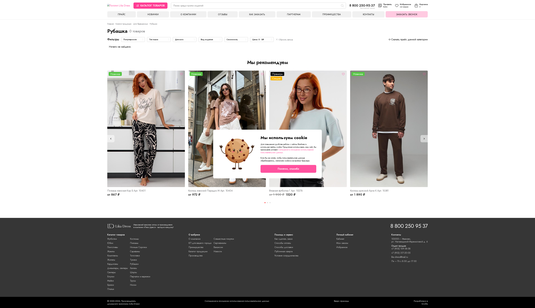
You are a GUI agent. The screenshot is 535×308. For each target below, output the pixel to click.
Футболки (112, 238)
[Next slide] (424, 138)
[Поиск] (342, 5)
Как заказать (257, 14)
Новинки (153, 14)
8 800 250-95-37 (362, 5)
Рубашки (134, 264)
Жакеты (111, 251)
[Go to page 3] (270, 202)
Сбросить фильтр (286, 39)
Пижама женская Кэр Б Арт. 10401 (126, 190)
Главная (110, 23)
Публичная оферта (283, 251)
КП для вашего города (200, 243)
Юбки (110, 243)
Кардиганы (112, 264)
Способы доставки (283, 247)
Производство (196, 255)
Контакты (368, 14)
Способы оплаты (282, 243)
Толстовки (135, 255)
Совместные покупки (224, 238)
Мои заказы (342, 243)
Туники (133, 259)
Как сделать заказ (283, 238)
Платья (110, 289)
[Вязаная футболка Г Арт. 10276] (308, 129)
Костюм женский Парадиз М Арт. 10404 (210, 190)
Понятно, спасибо (288, 169)
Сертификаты (220, 243)
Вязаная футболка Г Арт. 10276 (286, 190)
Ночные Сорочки (138, 247)
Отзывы (222, 14)
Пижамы (134, 243)
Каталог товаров (152, 5)
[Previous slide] (111, 138)
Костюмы (134, 238)
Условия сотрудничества (286, 255)
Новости (218, 251)
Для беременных (140, 23)
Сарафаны (135, 251)
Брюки (110, 285)
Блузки (110, 276)
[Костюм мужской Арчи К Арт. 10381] (389, 129)
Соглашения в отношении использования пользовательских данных (237, 301)
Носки (133, 285)
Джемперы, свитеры (117, 268)
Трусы (133, 280)
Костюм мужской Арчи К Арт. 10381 (369, 190)
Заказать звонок (406, 14)
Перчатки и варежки (140, 276)
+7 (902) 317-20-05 (400, 253)
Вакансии (218, 247)
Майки (110, 280)
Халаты (133, 268)
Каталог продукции (123, 23)
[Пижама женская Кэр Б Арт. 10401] (146, 129)
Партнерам (293, 14)
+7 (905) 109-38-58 (400, 248)
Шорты (133, 272)
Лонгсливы (112, 247)
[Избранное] (181, 74)
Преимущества (331, 14)
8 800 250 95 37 (409, 226)
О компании (188, 14)
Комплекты (112, 255)
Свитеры (111, 272)
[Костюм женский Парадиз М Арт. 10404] (227, 129)
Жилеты (111, 259)
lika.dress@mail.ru (399, 257)
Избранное (341, 247)
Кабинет (340, 238)
